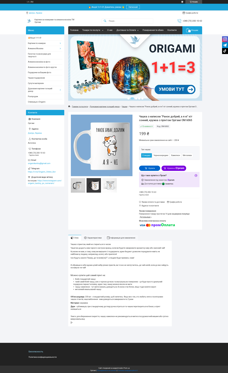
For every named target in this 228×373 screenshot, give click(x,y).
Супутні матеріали (36, 83)
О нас (110, 30)
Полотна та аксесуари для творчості (39, 55)
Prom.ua (127, 368)
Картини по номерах (37, 43)
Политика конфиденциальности (43, 357)
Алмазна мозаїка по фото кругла (42, 67)
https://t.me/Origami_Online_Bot (42, 172)
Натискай (133, 7)
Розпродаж (33, 96)
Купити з (171, 168)
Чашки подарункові (36, 78)
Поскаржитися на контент (106, 370)
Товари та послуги (91, 30)
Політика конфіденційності (128, 370)
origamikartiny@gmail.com (39, 163)
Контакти (172, 30)
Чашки (124, 107)
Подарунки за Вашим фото (39, 72)
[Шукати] (105, 21)
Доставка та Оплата (126, 30)
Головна (74, 30)
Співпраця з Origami (36, 102)
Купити (152, 168)
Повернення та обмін (152, 30)
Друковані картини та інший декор (105, 107)
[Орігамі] (29, 21)
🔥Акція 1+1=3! (34, 38)
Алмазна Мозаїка (35, 48)
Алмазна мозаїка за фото (39, 62)
